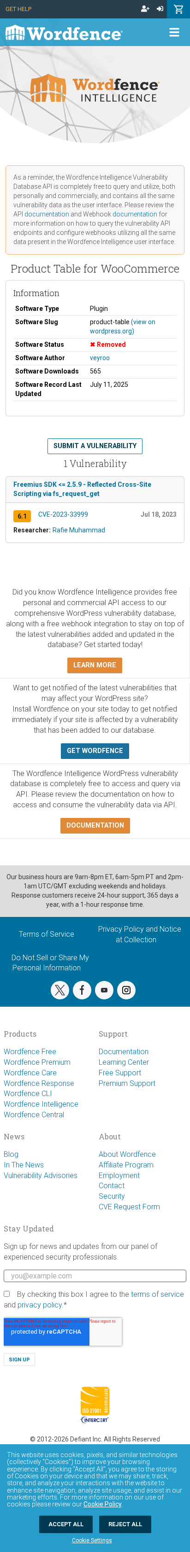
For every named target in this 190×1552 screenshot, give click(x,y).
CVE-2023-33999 (63, 514)
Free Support (120, 1072)
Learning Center (124, 1062)
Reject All (125, 1524)
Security (112, 1196)
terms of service (157, 1294)
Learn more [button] (94, 665)
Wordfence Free (30, 1051)
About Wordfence (127, 1154)
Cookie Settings (92, 1540)
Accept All (65, 1524)
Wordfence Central (34, 1114)
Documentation (123, 1051)
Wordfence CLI (28, 1093)
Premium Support (127, 1083)
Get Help (18, 9)
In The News (24, 1165)
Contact (112, 1185)
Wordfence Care (30, 1072)
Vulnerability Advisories (40, 1175)
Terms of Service (46, 934)
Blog (11, 1154)
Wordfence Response (39, 1083)
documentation (46, 214)
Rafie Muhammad (79, 530)
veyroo (100, 358)
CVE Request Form (129, 1206)
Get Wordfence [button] (95, 751)
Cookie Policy (102, 1504)
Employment (119, 1175)
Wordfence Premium (37, 1062)
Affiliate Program (126, 1165)
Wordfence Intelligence (41, 1104)
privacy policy (40, 1305)
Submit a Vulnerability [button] (95, 446)
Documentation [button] (95, 825)
